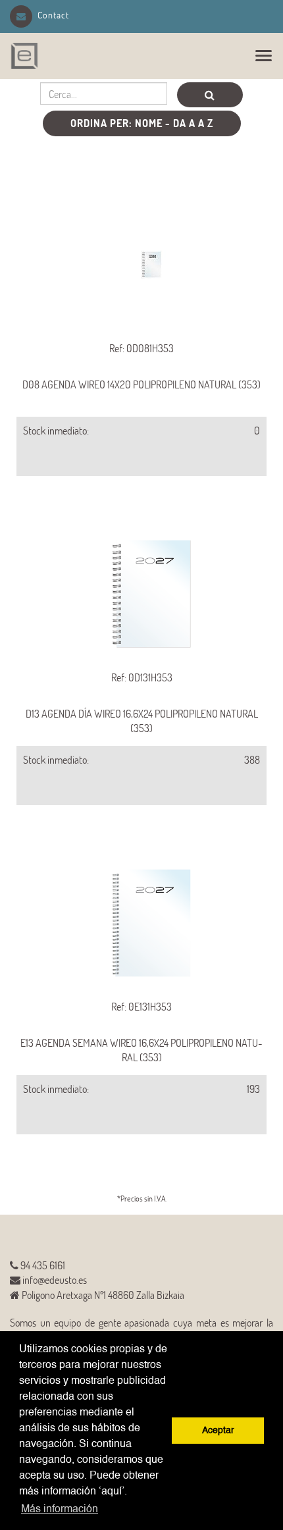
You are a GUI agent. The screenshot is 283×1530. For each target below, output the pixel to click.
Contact (53, 15)
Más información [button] (59, 1509)
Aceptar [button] (218, 1430)
